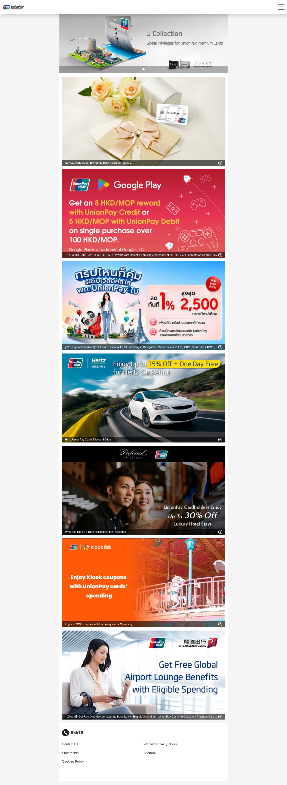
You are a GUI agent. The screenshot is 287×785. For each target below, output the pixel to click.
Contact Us (70, 744)
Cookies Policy (73, 761)
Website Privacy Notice (161, 744)
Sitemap (150, 753)
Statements (70, 753)
